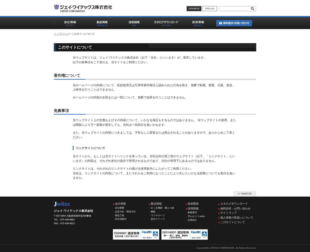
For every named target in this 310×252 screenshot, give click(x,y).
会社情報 (120, 203)
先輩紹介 (192, 220)
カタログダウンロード (234, 203)
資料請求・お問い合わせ (235, 208)
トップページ (61, 33)
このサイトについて (232, 222)
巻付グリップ (158, 219)
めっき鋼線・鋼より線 (162, 207)
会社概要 (119, 207)
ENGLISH (209, 8)
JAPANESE (194, 8)
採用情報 (193, 208)
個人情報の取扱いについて (236, 217)
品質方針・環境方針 (125, 211)
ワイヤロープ (158, 215)
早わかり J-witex (196, 216)
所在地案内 (121, 219)
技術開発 (193, 203)
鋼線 (153, 211)
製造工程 (119, 215)
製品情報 (156, 203)
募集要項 (192, 212)
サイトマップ (228, 212)
